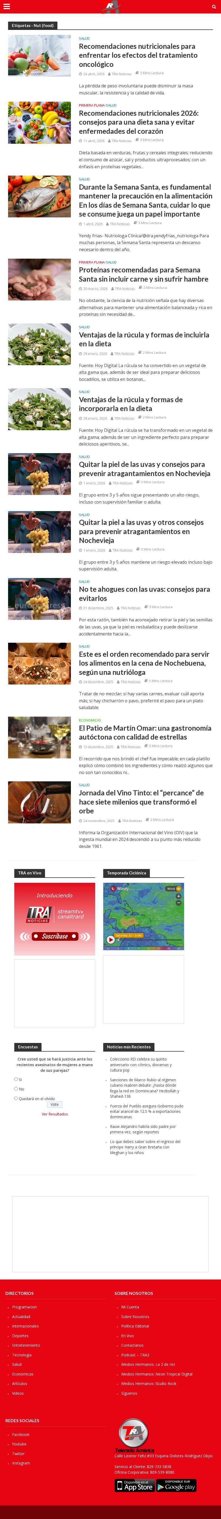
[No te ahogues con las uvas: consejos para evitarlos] (39, 598)
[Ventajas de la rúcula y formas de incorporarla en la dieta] (39, 409)
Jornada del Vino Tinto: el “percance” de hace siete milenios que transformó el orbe (141, 801)
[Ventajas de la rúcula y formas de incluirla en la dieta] (39, 344)
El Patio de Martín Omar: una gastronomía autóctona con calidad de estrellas (145, 732)
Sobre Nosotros (135, 1316)
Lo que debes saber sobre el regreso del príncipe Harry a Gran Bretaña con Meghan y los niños (145, 1147)
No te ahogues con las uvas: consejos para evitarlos (144, 594)
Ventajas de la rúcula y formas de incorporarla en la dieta (131, 404)
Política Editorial (135, 1326)
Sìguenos (129, 1393)
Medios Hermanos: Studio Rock (148, 1383)
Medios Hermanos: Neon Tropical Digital (156, 1374)
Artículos (19, 1383)
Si (20, 1079)
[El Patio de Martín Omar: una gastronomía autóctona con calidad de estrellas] (39, 737)
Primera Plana (92, 106)
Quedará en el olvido (37, 1098)
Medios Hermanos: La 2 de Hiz (148, 1364)
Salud (84, 39)
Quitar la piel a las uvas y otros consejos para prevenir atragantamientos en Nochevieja (141, 531)
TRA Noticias (122, 73)
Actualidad (21, 1316)
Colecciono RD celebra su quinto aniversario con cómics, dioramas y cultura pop (141, 1064)
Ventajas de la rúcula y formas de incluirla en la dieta (144, 339)
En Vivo (127, 1335)
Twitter (18, 1453)
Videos (18, 1393)
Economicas (90, 721)
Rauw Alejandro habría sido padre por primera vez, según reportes (143, 1129)
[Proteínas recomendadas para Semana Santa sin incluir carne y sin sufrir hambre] (39, 279)
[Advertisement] (54, 993)
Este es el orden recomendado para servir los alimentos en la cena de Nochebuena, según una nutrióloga (144, 663)
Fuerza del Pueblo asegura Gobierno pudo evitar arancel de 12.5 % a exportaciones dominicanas (147, 1111)
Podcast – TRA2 (135, 1354)
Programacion (24, 1306)
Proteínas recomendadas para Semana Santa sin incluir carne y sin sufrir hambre (143, 274)
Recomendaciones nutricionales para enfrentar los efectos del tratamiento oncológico (138, 55)
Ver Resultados (55, 1114)
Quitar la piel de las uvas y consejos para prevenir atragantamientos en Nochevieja (144, 469)
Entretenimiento (26, 1345)
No (21, 1089)
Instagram (21, 1463)
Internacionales (25, 1326)
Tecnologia (22, 1354)
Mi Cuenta (130, 1306)
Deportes (20, 1335)
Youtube (19, 1443)
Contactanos (132, 1345)
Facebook (20, 1434)
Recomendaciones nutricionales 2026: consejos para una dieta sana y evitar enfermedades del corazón (139, 122)
